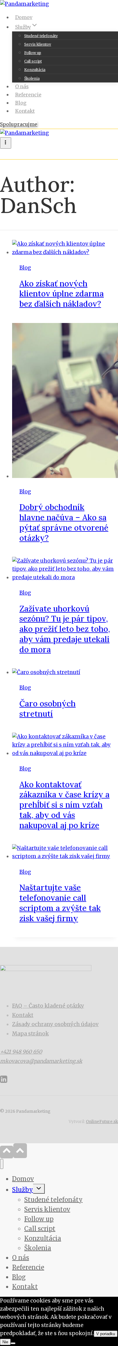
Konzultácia (34, 69)
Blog (20, 103)
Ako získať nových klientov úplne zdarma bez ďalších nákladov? (61, 294)
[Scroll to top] (6, 1152)
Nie (5, 1342)
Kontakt (25, 111)
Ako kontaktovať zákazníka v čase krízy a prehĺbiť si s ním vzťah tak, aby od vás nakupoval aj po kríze (64, 805)
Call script (33, 61)
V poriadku (105, 1333)
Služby (22, 1189)
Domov (23, 17)
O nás (22, 86)
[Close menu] (1, 1164)
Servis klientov (37, 44)
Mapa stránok (30, 1033)
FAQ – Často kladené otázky (48, 1005)
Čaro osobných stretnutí (47, 709)
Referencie (28, 95)
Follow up (32, 52)
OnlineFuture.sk (102, 1121)
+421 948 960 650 (21, 1051)
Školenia (32, 78)
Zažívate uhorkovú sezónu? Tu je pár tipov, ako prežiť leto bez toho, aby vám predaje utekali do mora (64, 629)
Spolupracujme (18, 124)
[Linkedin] (3, 1081)
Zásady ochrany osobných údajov (55, 1024)
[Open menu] (5, 143)
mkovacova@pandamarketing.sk (41, 1061)
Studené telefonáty (41, 36)
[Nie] (13, 1343)
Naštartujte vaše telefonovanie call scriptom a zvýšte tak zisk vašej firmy (60, 903)
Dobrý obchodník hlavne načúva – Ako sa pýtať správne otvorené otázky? (63, 522)
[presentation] (65, 248)
